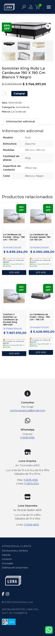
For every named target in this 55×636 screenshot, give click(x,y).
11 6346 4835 (31, 524)
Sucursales (7, 563)
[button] (48, 26)
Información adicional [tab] (20, 121)
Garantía (6, 555)
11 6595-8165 (27, 437)
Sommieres (22, 107)
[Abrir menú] (48, 6)
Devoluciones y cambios (15, 550)
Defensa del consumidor (15, 567)
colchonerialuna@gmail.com (27, 410)
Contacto (7, 559)
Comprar (19, 93)
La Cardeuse (18, 111)
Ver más (14, 272)
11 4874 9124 (31, 483)
